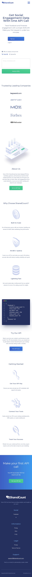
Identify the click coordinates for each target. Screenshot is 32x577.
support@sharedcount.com (16, 558)
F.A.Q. (16, 534)
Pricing (16, 528)
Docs (16, 531)
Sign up (12, 39)
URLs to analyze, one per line (11, 51)
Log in (9, 42)
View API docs (16, 349)
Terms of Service (16, 548)
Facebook (16, 514)
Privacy (16, 545)
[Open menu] (29, 3)
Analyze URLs (16, 71)
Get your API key (16, 481)
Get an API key (16, 188)
